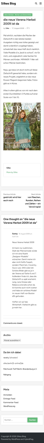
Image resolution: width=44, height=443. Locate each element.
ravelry (6, 358)
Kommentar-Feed (10, 402)
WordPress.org (9, 406)
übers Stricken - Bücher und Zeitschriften (17, 15)
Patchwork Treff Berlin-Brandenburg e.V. (20, 369)
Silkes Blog (8, 3)
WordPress (15, 439)
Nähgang (7, 375)
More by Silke (11, 172)
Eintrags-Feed (9, 399)
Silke (7, 28)
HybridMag (28, 439)
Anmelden (7, 395)
